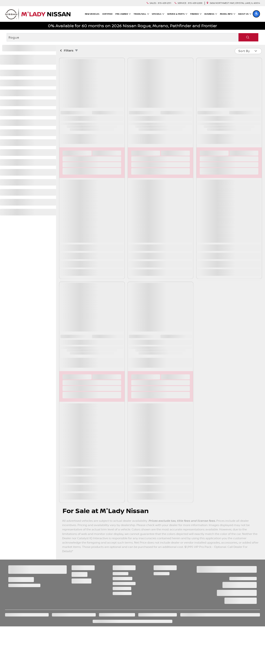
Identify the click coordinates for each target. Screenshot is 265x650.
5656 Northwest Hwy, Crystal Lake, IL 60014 (235, 3)
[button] (256, 13)
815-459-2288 (195, 3)
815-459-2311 (164, 3)
